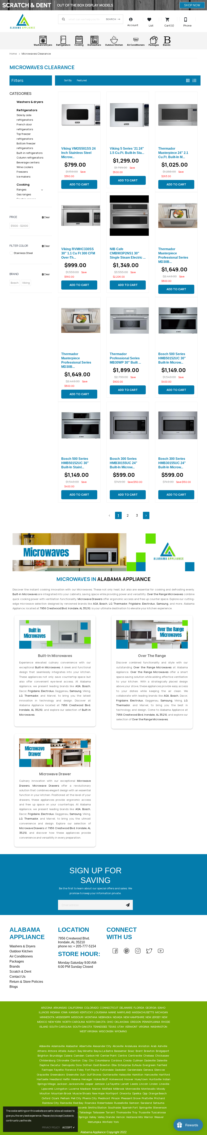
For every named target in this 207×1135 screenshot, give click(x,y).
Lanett (125, 1084)
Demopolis (68, 1065)
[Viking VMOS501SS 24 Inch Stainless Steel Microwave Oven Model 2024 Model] (79, 115)
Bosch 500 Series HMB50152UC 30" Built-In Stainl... (75, 463)
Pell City (76, 1098)
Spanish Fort (130, 1107)
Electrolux (148, 603)
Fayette (59, 1070)
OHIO (110, 1022)
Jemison (100, 1084)
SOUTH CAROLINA (60, 1026)
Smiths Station (97, 1107)
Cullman (138, 1060)
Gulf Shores (94, 1074)
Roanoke (91, 1103)
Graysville (43, 1074)
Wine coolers (25, 167)
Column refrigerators (30, 157)
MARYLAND (124, 1012)
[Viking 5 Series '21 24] (128, 115)
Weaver (159, 1117)
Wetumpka (95, 1122)
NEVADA (118, 1017)
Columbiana (102, 1060)
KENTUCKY (86, 1012)
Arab (154, 1046)
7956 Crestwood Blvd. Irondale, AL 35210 (65, 608)
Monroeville (133, 1089)
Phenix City (89, 1098)
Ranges (21, 189)
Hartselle (43, 1079)
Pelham (65, 1098)
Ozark (56, 1098)
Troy (135, 1112)
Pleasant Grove (131, 1098)
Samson (134, 1103)
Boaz (131, 1051)
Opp (145, 1093)
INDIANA (55, 1012)
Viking (26, 283)
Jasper (89, 1084)
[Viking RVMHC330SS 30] (79, 215)
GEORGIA (151, 1007)
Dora (79, 1065)
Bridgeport (163, 1051)
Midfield (107, 1089)
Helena (76, 1079)
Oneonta (125, 1093)
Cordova (117, 1060)
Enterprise (124, 1065)
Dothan (88, 1065)
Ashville (163, 1046)
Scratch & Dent (20, 971)
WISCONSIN (106, 1031)
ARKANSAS (60, 1007)
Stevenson (160, 1107)
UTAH (121, 1026)
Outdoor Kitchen (21, 951)
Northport (112, 1093)
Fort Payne (92, 1070)
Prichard (159, 1098)
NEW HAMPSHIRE (134, 1017)
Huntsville (155, 1079)
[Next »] (146, 515)
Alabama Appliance (124, 579)
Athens (42, 1051)
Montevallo (148, 1089)
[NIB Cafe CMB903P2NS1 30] (128, 215)
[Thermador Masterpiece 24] (176, 115)
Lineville (164, 1084)
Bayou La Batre (104, 1051)
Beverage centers (28, 162)
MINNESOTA (47, 1017)
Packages (17, 961)
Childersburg (47, 1060)
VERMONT (131, 1026)
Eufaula (137, 1065)
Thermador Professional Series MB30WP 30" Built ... (125, 358)
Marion (96, 1089)
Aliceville (118, 1046)
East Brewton (102, 1065)
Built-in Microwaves (25, 594)
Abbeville (45, 1046)
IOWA (64, 1012)
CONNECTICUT (109, 1007)
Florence (71, 1070)
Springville (145, 1107)
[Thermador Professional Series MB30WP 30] (128, 320)
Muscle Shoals (82, 1093)
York (116, 1122)
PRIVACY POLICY (51, 1127)
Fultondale (107, 1070)
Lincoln (144, 1084)
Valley (93, 1117)
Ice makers (23, 176)
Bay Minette (85, 1051)
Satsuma (159, 1103)
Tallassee (99, 1112)
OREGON (136, 1022)
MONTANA (91, 1017)
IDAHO (162, 1007)
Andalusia (131, 1046)
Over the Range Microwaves (165, 594)
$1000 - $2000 (19, 225)
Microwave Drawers (90, 599)
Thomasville (124, 1112)
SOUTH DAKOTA (83, 1026)
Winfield (107, 1122)
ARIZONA (47, 1007)
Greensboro (57, 1074)
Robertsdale (105, 1103)
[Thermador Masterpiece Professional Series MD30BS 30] (176, 215)
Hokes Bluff (101, 1079)
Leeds (134, 1084)
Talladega (85, 1112)
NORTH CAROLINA (74, 1022)
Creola (127, 1060)
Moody (161, 1089)
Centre (123, 1055)
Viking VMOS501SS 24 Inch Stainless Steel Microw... (78, 153)
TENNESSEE (100, 1026)
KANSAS (74, 1012)
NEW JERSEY (153, 1017)
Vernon (121, 1117)
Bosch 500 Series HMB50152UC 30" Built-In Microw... (172, 358)
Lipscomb (47, 1089)
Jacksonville (76, 1084)
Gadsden (121, 1070)
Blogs (14, 986)
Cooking (23, 184)
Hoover (129, 1079)
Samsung (162, 603)
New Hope (98, 1093)
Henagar (87, 1079)
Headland (56, 1079)
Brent (139, 1051)
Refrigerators (27, 110)
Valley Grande (106, 1117)
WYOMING (121, 1031)
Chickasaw (162, 1055)
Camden (79, 1055)
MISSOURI (77, 1017)
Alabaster (72, 1046)
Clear (47, 217)
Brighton (43, 1055)
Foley (80, 1070)
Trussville (145, 1112)
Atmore (53, 1051)
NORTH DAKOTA (96, 1022)
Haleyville (125, 1074)
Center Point (108, 1055)
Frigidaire (134, 603)
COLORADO (91, 1007)
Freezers (22, 171)
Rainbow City (50, 1103)
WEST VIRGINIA (89, 1031)
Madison (86, 1089)
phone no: (77, 946)
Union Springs (80, 1117)
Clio (91, 1060)
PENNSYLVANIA (151, 1022)
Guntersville (110, 1074)
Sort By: (68, 80)
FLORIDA (139, 1007)
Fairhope (47, 1070)
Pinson (115, 1098)
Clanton (75, 1060)
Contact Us (17, 976)
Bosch (15, 283)
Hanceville (151, 1074)
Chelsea (148, 1055)
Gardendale (135, 1070)
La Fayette (113, 1084)
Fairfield (162, 1065)
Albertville (85, 1046)
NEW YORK (55, 1022)
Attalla (62, 1051)
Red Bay (78, 1103)
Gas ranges (24, 194)
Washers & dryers (30, 102)
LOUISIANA (101, 1012)
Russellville (121, 1103)
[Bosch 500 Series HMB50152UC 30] (176, 320)
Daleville (162, 1060)
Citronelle (63, 1060)
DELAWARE (126, 1007)
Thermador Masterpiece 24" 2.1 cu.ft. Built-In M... (173, 153)
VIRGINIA (144, 1026)
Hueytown (141, 1079)
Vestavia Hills (134, 1117)
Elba (114, 1065)
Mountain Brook (61, 1093)
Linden (153, 1084)
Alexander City (102, 1046)
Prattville (147, 1098)
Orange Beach (158, 1093)
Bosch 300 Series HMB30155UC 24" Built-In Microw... (123, 463)
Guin (83, 1074)
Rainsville (66, 1103)
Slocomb (81, 1107)
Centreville (135, 1055)
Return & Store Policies (26, 981)
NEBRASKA (105, 1017)
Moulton (45, 1093)
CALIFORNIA (75, 1007)
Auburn (72, 1051)
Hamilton (138, 1074)
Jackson (62, 1084)
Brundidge (56, 1055)
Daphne (45, 1065)
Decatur (55, 1065)
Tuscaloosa (158, 1112)
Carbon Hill (93, 1055)
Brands (15, 966)
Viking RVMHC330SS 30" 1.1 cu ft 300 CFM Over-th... (78, 253)
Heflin (67, 1079)
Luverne (74, 1089)
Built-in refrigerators (29, 153)
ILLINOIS (44, 1012)
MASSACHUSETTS (143, 1012)
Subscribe (128, 905)
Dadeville (150, 1060)
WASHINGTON (159, 1026)
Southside (114, 1107)
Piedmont (104, 1098)
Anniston (144, 1046)
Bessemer (120, 1051)
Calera (68, 1055)
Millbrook (119, 1089)
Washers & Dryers (22, 946)
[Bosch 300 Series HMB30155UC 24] (128, 425)
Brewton (149, 1051)
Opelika (137, 1093)
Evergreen (149, 1065)
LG (110, 603)
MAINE (112, 1012)
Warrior (149, 1117)
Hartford (164, 1074)
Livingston (61, 1089)
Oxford (46, 1098)
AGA (95, 603)
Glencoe (159, 1070)
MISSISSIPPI (63, 1017)
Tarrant (111, 1112)
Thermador (120, 603)
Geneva (148, 1070)
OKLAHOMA (121, 1022)
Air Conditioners (21, 956)
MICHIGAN (161, 1012)
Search (111, 19)
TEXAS (112, 1026)
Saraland (146, 1103)
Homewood (116, 1079)
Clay (85, 1060)
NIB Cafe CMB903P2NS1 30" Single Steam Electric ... (128, 253)
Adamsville (58, 1046)
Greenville (72, 1074)
